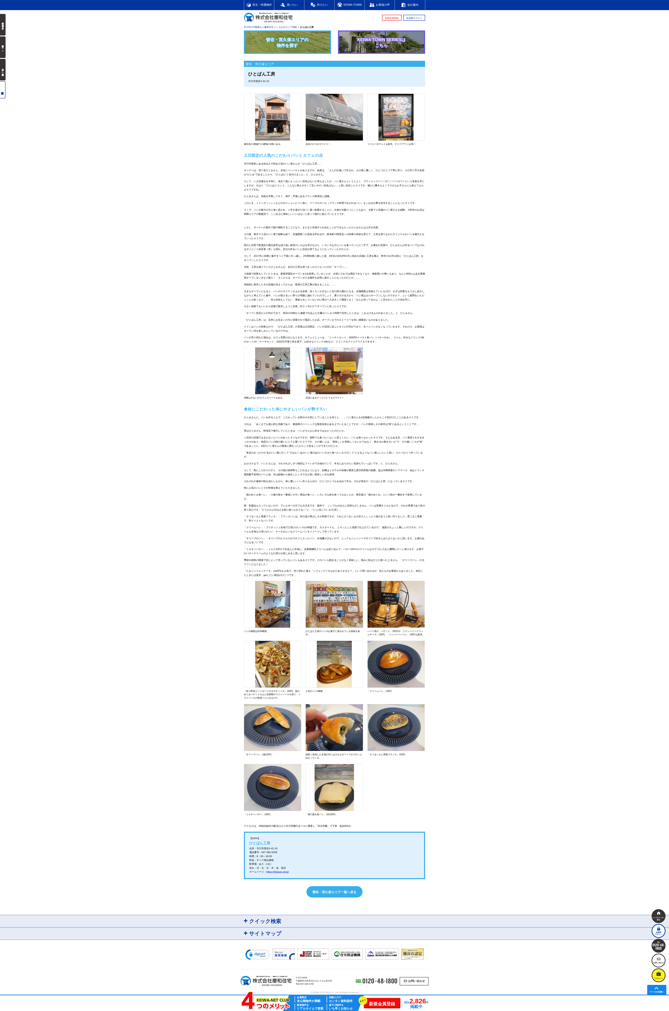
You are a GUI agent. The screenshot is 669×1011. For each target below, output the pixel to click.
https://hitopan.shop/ (277, 871)
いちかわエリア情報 (286, 27)
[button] (257, 954)
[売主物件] (2, 89)
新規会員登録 (392, 18)
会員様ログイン (414, 18)
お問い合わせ (416, 981)
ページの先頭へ (656, 992)
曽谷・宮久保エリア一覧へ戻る (334, 892)
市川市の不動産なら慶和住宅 (258, 27)
